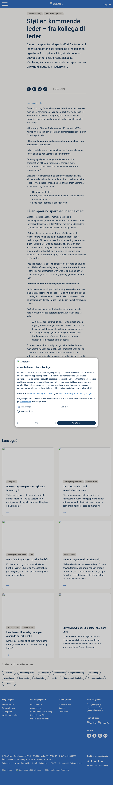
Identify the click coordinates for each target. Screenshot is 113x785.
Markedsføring (27, 411)
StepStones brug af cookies (41, 393)
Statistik (64, 407)
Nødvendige (26, 407)
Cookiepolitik (25, 402)
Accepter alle (76, 423)
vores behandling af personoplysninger (75, 393)
